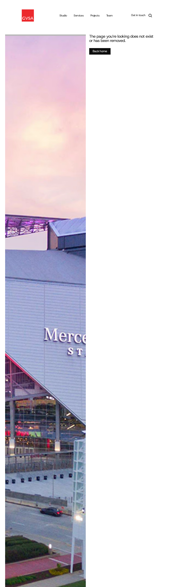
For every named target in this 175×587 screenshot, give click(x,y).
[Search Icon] (150, 15)
